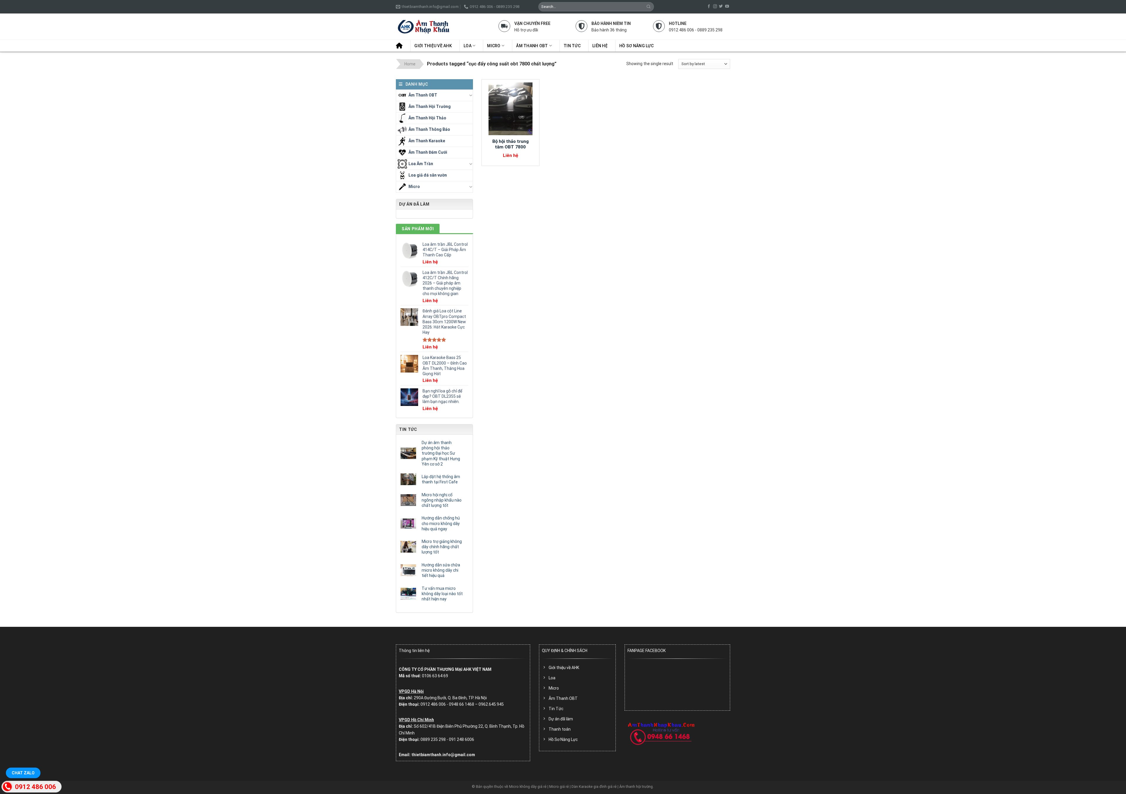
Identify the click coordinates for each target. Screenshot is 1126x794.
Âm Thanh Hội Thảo (427, 117)
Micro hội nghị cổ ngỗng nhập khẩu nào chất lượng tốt (442, 500)
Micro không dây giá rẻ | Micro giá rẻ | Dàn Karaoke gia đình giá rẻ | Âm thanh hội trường (581, 786)
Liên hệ (600, 45)
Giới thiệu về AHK (433, 45)
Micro (493, 45)
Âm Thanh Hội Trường (429, 106)
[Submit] (649, 6)
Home (410, 64)
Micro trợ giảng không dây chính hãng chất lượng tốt (442, 546)
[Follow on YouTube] (727, 6)
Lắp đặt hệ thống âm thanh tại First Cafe (441, 479)
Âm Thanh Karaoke (426, 140)
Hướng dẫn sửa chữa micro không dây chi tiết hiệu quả (441, 570)
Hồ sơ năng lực (636, 45)
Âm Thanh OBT (532, 45)
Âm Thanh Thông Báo (429, 129)
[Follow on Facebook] (709, 6)
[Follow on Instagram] (715, 6)
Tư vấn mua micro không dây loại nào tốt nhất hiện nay (442, 593)
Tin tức (572, 45)
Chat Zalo (23, 773)
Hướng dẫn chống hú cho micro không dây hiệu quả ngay (441, 523)
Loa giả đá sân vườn (427, 174)
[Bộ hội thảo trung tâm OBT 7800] (510, 108)
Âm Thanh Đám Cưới (427, 152)
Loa (468, 45)
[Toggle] (471, 95)
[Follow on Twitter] (721, 6)
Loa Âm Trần (420, 163)
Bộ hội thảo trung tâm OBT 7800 (510, 144)
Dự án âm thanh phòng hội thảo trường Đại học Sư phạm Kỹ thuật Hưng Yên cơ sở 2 (441, 453)
